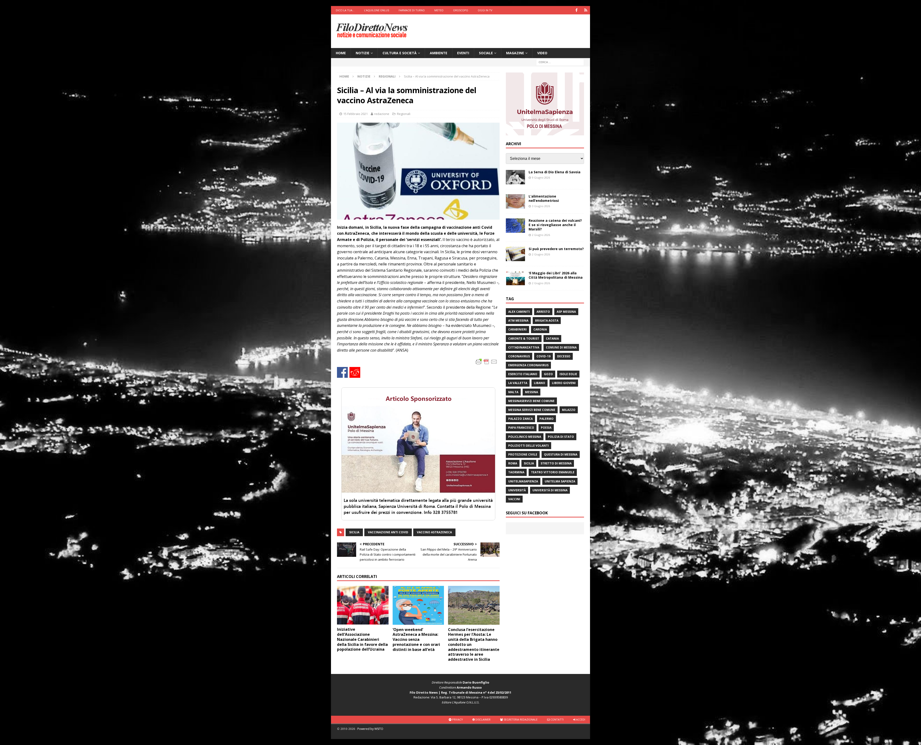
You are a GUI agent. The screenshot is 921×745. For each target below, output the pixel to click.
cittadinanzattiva (523, 347)
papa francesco (521, 428)
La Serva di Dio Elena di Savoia (554, 172)
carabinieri (517, 329)
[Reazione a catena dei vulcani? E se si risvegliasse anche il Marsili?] (515, 225)
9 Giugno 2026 (541, 177)
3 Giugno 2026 (541, 206)
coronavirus (519, 356)
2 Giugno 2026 (541, 235)
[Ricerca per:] (560, 62)
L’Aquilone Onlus (376, 10)
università (517, 490)
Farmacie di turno (412, 10)
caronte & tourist (523, 338)
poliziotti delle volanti (528, 446)
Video (542, 53)
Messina (531, 392)
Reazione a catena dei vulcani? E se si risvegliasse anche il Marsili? (555, 224)
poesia (546, 428)
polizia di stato (561, 437)
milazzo (568, 410)
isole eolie (568, 374)
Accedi (580, 719)
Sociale (486, 53)
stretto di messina (556, 463)
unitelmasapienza (523, 481)
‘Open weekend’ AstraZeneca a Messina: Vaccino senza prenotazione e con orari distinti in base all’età (416, 639)
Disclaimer (482, 719)
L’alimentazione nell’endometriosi (544, 198)
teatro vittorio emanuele (552, 472)
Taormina (516, 472)
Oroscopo (460, 10)
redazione (381, 114)
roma (512, 463)
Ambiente (438, 53)
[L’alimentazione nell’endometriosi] (515, 201)
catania (552, 338)
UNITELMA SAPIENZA (560, 481)
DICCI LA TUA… (345, 10)
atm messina (518, 320)
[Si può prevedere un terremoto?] (515, 254)
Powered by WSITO (370, 729)
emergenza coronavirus (528, 365)
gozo (548, 374)
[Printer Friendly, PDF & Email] (486, 361)
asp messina (566, 312)
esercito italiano (522, 374)
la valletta (517, 383)
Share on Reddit (354, 372)
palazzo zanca (520, 419)
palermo (546, 419)
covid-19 (543, 356)
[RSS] (586, 10)
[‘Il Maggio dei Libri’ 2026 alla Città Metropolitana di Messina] (515, 278)
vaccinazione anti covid (388, 532)
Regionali (403, 114)
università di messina (549, 490)
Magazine (515, 53)
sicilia (354, 532)
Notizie (362, 53)
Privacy (457, 719)
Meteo (438, 10)
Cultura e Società (400, 53)
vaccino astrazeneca (434, 532)
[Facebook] (576, 10)
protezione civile (522, 454)
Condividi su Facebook (342, 372)
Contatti (557, 719)
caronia (540, 329)
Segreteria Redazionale (520, 719)
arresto (543, 312)
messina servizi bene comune (531, 410)
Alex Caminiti (519, 312)
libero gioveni (564, 383)
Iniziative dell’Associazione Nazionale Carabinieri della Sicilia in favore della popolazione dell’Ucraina (362, 639)
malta (513, 392)
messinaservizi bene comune (531, 401)
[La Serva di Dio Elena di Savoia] (515, 177)
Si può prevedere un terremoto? (556, 248)
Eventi (463, 53)
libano (539, 383)
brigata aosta (546, 320)
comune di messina (561, 347)
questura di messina (560, 454)
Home (341, 53)
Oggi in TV (485, 10)
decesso (563, 356)
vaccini (514, 499)
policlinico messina (524, 437)
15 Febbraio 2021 (355, 114)
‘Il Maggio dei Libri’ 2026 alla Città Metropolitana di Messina (556, 275)
